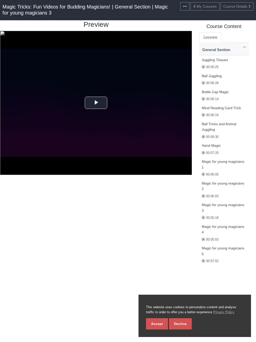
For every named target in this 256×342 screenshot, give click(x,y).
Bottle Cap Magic (215, 92)
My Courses (206, 6)
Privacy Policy (223, 312)
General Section (216, 50)
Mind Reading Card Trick (221, 108)
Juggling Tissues (215, 60)
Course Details (235, 6)
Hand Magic (211, 145)
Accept (157, 324)
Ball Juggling (212, 76)
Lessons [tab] (211, 37)
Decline (180, 324)
